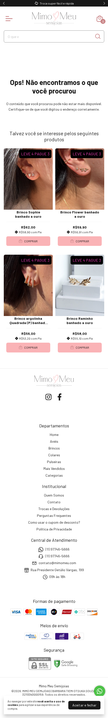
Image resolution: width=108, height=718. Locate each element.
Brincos (54, 448)
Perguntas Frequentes (54, 515)
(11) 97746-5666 (57, 549)
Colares (54, 455)
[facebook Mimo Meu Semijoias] (59, 396)
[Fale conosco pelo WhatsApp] (99, 691)
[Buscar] (97, 36)
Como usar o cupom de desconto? (54, 522)
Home (54, 434)
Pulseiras (54, 462)
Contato (54, 502)
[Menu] (10, 18)
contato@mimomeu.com (57, 563)
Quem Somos (54, 495)
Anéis (54, 441)
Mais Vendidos (54, 468)
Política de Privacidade (54, 529)
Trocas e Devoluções (54, 509)
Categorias (54, 475)
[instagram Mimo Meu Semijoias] (48, 396)
